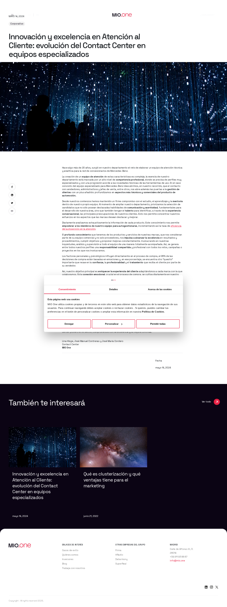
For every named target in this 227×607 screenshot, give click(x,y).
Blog (64, 563)
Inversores (67, 559)
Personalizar (112, 324)
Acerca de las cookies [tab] (160, 289)
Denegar (69, 324)
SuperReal (120, 563)
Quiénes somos (70, 554)
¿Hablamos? (207, 15)
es (29, 15)
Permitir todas (158, 324)
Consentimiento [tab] (67, 289)
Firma (118, 550)
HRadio (119, 554)
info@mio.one (177, 560)
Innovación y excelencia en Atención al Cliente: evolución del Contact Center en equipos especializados (40, 485)
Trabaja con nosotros (73, 568)
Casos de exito (70, 550)
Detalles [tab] (113, 289)
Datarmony (121, 559)
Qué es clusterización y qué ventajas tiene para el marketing (112, 480)
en (37, 15)
